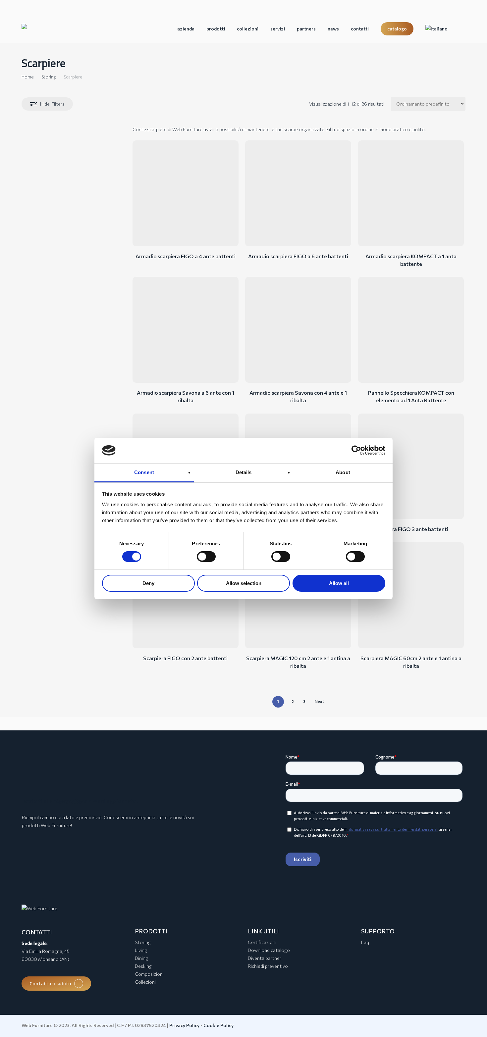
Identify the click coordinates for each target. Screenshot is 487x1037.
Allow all (339, 583)
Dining (141, 958)
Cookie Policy (218, 1025)
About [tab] (343, 472)
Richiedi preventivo (268, 966)
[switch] (206, 556)
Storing (48, 76)
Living (141, 950)
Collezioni (145, 982)
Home (27, 76)
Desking (143, 966)
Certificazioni (262, 942)
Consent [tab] (144, 472)
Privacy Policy (184, 1025)
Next (319, 701)
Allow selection (243, 583)
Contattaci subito (50, 983)
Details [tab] (244, 472)
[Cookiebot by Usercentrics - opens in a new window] (356, 450)
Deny (148, 583)
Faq (365, 942)
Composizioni (149, 974)
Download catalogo (269, 950)
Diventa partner (264, 958)
